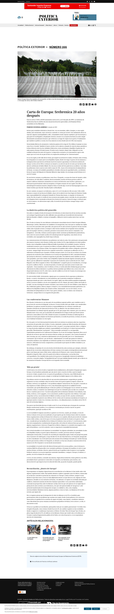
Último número (83, 15)
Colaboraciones (60, 582)
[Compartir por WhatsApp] (87, 104)
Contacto (28, 1)
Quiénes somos (21, 1)
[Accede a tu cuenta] (93, 25)
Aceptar (87, 608)
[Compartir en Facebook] (81, 104)
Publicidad (59, 584)
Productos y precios (42, 585)
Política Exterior (79, 582)
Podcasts (61, 25)
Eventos (67, 25)
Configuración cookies (67, 608)
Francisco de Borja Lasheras (37, 127)
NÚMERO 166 (58, 47)
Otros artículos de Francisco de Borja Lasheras (44, 561)
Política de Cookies (33, 611)
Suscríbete (74, 25)
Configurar (104, 608)
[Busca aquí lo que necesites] (95, 25)
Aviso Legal (65, 599)
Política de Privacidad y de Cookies (79, 599)
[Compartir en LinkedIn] (90, 104)
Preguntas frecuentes (43, 587)
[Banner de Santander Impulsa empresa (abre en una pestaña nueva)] (57, 6)
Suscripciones (41, 584)
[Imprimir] (95, 104)
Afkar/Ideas (78, 585)
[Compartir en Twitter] (84, 104)
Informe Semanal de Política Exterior (85, 584)
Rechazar (96, 608)
